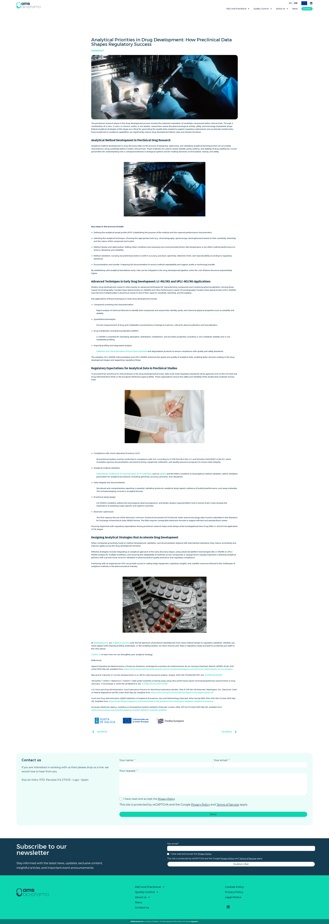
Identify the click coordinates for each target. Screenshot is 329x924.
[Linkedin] (311, 3)
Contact (307, 8)
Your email (221, 760)
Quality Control (145, 892)
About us (141, 897)
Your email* (173, 844)
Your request (127, 770)
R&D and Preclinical (148, 886)
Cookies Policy (234, 886)
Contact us (142, 907)
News (295, 8)
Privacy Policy (166, 798)
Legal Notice (233, 897)
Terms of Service (227, 804)
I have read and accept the (149, 798)
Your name (126, 760)
